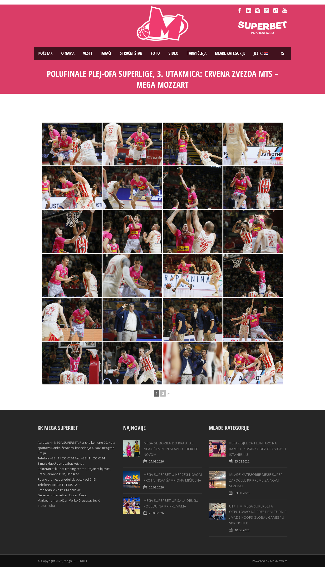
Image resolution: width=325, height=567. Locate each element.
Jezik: (259, 53)
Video (173, 53)
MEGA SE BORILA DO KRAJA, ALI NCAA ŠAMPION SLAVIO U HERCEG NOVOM (170, 449)
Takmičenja (197, 53)
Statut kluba (46, 505)
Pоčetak (45, 53)
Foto (155, 53)
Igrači (106, 53)
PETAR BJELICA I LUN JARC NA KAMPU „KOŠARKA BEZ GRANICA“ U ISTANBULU (257, 449)
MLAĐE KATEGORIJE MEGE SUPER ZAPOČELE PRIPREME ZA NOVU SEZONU (255, 480)
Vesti (87, 53)
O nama (67, 53)
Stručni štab (131, 53)
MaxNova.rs (278, 561)
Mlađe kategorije (230, 53)
